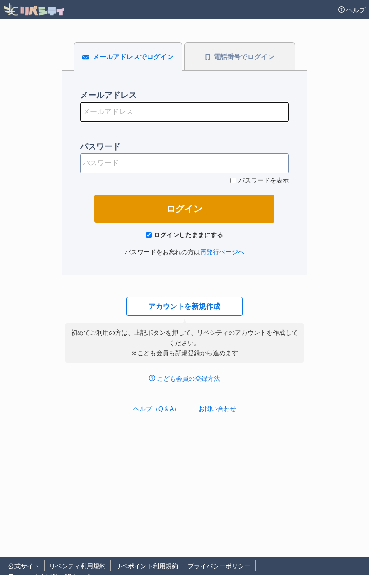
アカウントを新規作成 (184, 306)
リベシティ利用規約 (77, 566)
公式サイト (24, 566)
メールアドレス (108, 95)
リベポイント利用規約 (146, 566)
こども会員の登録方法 (188, 378)
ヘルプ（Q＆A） (156, 408)
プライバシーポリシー (219, 566)
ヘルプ (355, 10)
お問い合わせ (217, 408)
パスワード (100, 146)
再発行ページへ (222, 252)
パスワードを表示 (263, 180)
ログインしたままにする (188, 234)
